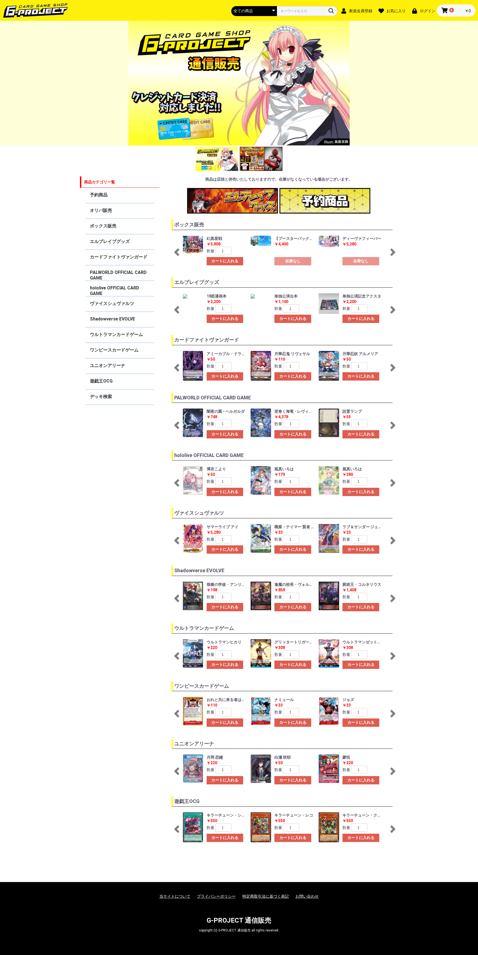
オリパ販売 (101, 210)
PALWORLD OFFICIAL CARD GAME (118, 275)
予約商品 (99, 194)
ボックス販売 (103, 226)
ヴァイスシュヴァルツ (112, 303)
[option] (239, 83)
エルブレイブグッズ (110, 241)
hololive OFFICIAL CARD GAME (114, 290)
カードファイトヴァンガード (118, 257)
